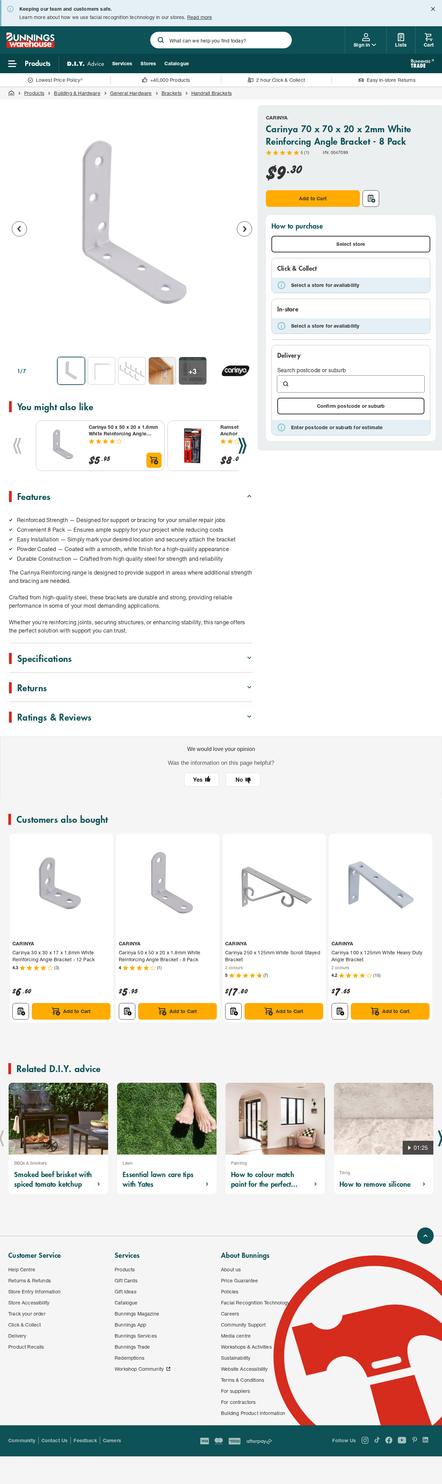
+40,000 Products (170, 80)
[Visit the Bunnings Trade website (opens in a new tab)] (422, 63)
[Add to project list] (371, 198)
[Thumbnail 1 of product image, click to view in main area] (71, 371)
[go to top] (425, 1235)
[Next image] (244, 229)
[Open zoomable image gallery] (244, 342)
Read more (199, 17)
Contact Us (54, 1440)
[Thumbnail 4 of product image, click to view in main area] (162, 371)
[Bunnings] (30, 45)
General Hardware (131, 93)
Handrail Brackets (211, 93)
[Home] (11, 93)
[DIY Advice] (85, 63)
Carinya (277, 118)
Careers (112, 1440)
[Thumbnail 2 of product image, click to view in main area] (101, 371)
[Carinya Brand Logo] (235, 371)
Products (34, 93)
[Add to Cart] (154, 460)
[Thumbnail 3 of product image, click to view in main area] (132, 371)
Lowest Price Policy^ (59, 80)
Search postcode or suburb (311, 370)
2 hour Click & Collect (280, 80)
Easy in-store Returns (391, 80)
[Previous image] (19, 229)
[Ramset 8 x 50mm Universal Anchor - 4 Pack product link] (193, 446)
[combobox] (221, 40)
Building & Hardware (77, 93)
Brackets (172, 93)
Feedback (85, 1440)
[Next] (242, 446)
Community (22, 1440)
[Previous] (17, 446)
